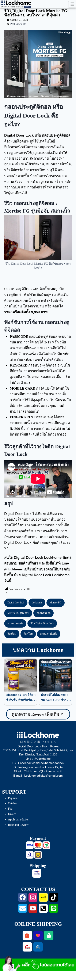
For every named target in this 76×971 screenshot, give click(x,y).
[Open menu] (72, 4)
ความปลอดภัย (15, 623)
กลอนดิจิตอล (43, 612)
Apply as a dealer (18, 819)
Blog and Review (18, 824)
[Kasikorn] (46, 845)
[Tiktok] (53, 897)
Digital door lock (15, 602)
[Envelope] (22, 908)
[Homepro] (38, 947)
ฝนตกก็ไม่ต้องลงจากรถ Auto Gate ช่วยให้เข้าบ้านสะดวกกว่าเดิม (56, 700)
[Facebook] (22, 897)
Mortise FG (55, 602)
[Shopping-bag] (48, 935)
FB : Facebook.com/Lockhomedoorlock (38, 763)
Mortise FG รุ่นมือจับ (18, 612)
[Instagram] (32, 897)
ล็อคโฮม (28, 633)
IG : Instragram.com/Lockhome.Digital (38, 767)
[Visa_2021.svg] (30, 845)
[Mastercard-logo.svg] (38, 845)
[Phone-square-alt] (43, 908)
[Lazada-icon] (38, 935)
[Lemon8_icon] (43, 897)
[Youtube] (32, 908)
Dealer (12, 814)
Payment (13, 798)
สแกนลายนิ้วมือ (48, 633)
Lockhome (37, 602)
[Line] (53, 908)
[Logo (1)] (27, 947)
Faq (10, 808)
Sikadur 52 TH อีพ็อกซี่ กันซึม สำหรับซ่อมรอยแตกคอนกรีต (20, 700)
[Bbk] (30, 855)
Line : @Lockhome (38, 758)
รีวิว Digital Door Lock (42, 623)
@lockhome (13, 569)
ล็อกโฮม (11, 633)
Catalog (12, 803)
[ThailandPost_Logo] (36, 873)
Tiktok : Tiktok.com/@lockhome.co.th (38, 771)
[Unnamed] (38, 855)
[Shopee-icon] (27, 935)
